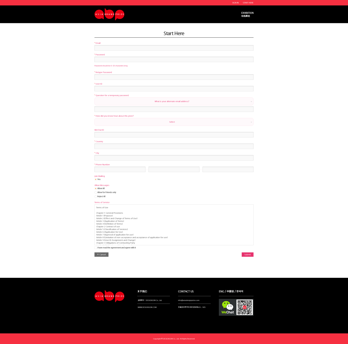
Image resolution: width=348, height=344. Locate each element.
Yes (99, 179)
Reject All (101, 196)
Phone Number (102, 165)
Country (98, 141)
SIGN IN (235, 3)
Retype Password (103, 72)
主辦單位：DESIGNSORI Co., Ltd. (150, 300)
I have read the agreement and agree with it (116, 248)
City (96, 153)
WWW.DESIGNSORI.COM (147, 307)
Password (99, 55)
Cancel (102, 254)
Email (97, 43)
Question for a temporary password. (111, 95)
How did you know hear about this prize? (114, 116)
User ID (98, 84)
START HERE (248, 3)
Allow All (101, 188)
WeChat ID (99, 130)
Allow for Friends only (106, 192)
